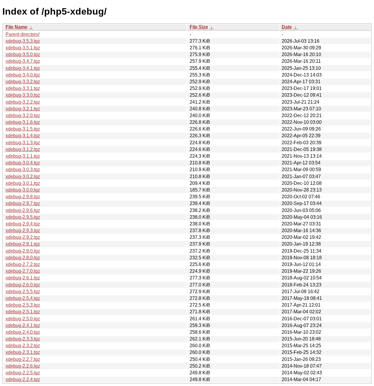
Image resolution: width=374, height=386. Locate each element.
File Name (16, 27)
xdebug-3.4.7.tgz (23, 61)
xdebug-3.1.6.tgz (23, 122)
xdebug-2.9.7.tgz (23, 203)
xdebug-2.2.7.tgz (23, 359)
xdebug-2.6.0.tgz (23, 284)
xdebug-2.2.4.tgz (23, 379)
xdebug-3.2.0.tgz (23, 115)
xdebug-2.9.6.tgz (23, 210)
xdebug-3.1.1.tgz (23, 156)
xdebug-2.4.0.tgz (23, 332)
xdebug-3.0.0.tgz (23, 189)
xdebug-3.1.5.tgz (23, 128)
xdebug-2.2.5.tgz (23, 372)
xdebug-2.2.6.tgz (23, 366)
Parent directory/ (22, 34)
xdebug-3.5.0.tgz (23, 54)
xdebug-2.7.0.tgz (23, 271)
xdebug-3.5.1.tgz (23, 47)
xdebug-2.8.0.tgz (23, 257)
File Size (199, 27)
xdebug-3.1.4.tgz (23, 135)
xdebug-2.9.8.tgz (23, 196)
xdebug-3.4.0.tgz (23, 74)
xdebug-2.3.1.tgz (23, 352)
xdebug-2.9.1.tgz (23, 243)
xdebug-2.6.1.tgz (23, 277)
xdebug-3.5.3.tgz (23, 41)
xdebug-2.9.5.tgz (23, 217)
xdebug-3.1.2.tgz (23, 149)
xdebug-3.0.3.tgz (23, 169)
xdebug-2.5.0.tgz (23, 318)
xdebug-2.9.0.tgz (23, 250)
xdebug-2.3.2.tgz (23, 345)
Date (287, 27)
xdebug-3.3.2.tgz (23, 81)
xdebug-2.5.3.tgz (23, 304)
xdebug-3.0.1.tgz (23, 183)
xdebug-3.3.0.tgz (23, 95)
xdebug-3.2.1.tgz (23, 108)
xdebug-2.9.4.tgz (23, 223)
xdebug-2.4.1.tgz (23, 325)
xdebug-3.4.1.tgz (23, 68)
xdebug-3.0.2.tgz (23, 176)
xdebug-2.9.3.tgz (23, 230)
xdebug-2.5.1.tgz (23, 311)
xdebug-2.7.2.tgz (23, 264)
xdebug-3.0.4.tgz (23, 162)
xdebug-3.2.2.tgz (23, 102)
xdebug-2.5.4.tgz (23, 298)
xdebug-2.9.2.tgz (23, 237)
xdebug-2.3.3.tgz (23, 338)
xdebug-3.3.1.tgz (23, 88)
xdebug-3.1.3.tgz (23, 142)
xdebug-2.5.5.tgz (23, 291)
